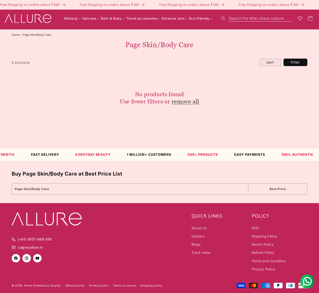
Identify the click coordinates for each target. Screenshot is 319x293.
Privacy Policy (263, 269)
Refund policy (75, 285)
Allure (28, 285)
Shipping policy (151, 285)
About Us (199, 228)
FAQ (255, 228)
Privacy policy (99, 285)
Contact (198, 236)
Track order (201, 252)
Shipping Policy (264, 236)
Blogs (196, 244)
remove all (185, 101)
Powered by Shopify (47, 285)
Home (15, 34)
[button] (256, 18)
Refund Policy (263, 252)
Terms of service (124, 285)
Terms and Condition (269, 261)
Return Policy (263, 244)
